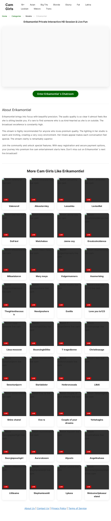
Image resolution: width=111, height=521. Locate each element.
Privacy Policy (58, 508)
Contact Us (43, 508)
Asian (32, 4)
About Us (30, 508)
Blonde (56, 4)
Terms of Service (77, 508)
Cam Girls (9, 7)
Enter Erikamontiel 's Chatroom (55, 93)
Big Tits (44, 4)
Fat (78, 4)
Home (4, 16)
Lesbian (24, 8)
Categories (16, 16)
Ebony (68, 4)
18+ (23, 4)
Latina (88, 4)
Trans (48, 8)
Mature (37, 8)
